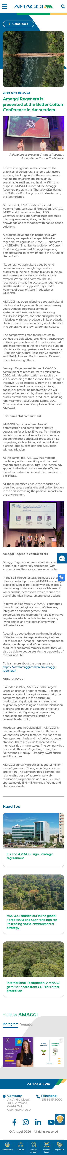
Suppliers (20, 1150)
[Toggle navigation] (4, 6)
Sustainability (7, 1150)
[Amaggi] (33, 6)
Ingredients (59, 1150)
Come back (20, 23)
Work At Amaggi (33, 1151)
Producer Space (46, 1151)
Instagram (10, 1024)
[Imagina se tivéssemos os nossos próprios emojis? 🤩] (49, 1052)
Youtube (26, 1024)
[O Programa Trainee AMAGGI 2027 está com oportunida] (18, 1052)
